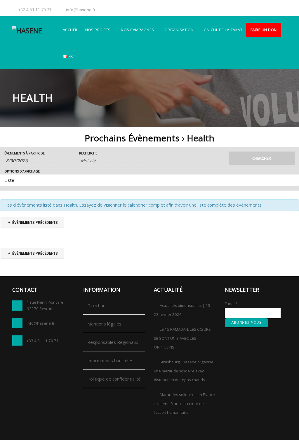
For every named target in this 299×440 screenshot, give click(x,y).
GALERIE (230, 7)
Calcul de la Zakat (223, 29)
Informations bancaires (110, 360)
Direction (96, 305)
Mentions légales (104, 324)
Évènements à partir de (24, 153)
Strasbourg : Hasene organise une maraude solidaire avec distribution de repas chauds (183, 370)
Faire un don (264, 29)
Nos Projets (98, 29)
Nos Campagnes (137, 29)
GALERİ (212, 7)
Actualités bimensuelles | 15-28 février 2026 (182, 310)
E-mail (231, 303)
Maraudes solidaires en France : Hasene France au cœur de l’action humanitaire (184, 403)
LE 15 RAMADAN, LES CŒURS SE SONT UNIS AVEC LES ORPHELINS (182, 338)
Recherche (88, 153)
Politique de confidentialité (114, 379)
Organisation (179, 29)
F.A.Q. (256, 7)
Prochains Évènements (132, 138)
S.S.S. (245, 7)
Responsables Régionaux (112, 342)
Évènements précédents (33, 222)
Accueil (70, 29)
